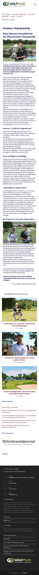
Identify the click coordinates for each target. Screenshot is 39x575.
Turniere (19, 16)
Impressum (6, 517)
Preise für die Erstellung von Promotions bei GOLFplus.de (16, 546)
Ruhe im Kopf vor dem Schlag (9, 407)
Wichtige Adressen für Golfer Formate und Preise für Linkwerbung (18, 552)
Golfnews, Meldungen (19, 14)
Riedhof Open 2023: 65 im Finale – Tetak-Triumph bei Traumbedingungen (19, 325)
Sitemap (25, 573)
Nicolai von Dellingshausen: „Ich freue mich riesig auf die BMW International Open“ (19, 393)
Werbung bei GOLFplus (9, 535)
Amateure (7, 14)
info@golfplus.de (13, 494)
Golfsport (31, 14)
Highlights (5, 16)
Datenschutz (7, 520)
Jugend (12, 16)
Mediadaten (6, 539)
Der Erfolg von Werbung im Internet (13, 542)
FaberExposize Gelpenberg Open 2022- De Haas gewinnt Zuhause (19, 359)
